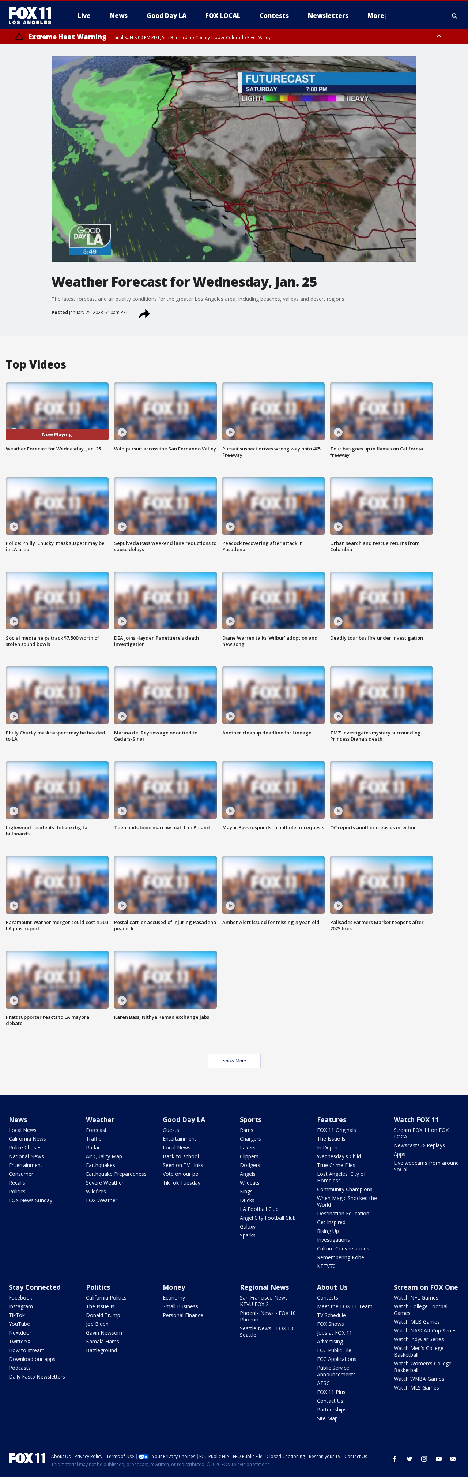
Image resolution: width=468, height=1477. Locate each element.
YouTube (19, 1323)
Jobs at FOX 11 (334, 1332)
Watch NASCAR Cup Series (425, 1330)
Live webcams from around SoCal (426, 1166)
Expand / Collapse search (454, 15)
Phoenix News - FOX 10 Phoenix (268, 1316)
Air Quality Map (104, 1156)
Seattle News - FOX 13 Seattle (266, 1331)
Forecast (96, 1129)
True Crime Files (336, 1165)
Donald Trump (103, 1315)
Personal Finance (183, 1315)
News (18, 1119)
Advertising (330, 1341)
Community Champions (345, 1189)
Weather (100, 1119)
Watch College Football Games (421, 1309)
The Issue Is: (332, 1138)
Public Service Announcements (336, 1371)
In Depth (327, 1147)
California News (27, 1138)
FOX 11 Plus (331, 1391)
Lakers (248, 1147)
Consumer (21, 1173)
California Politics (106, 1297)
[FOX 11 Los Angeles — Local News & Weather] (33, 16)
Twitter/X (19, 1341)
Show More (234, 1060)
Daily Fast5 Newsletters (37, 1376)
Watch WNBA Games (419, 1378)
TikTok (17, 1315)
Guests (171, 1129)
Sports (250, 1119)
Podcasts (20, 1367)
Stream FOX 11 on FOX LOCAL (421, 1133)
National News (26, 1156)
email (453, 1459)
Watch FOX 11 (416, 1119)
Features (331, 1119)
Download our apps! (33, 1359)
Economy (174, 1297)
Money (174, 1287)
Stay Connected (35, 1287)
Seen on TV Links (183, 1165)
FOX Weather (101, 1200)
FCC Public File (334, 1350)
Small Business (180, 1306)
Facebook (20, 1297)
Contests (327, 1297)
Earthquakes (100, 1165)
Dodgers (250, 1165)
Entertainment (25, 1165)
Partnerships (332, 1409)
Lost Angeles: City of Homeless (341, 1177)
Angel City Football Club (268, 1217)
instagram (424, 1459)
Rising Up (328, 1230)
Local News (23, 1129)
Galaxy (248, 1226)
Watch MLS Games (416, 1387)
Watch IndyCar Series (419, 1339)
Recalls (17, 1182)
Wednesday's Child (339, 1156)
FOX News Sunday (30, 1200)
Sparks (248, 1235)
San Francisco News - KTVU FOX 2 (265, 1301)
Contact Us (330, 1400)
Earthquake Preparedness (116, 1173)
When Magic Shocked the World (347, 1201)
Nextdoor (20, 1332)
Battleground (101, 1350)
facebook (395, 1459)
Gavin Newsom (104, 1332)
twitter (409, 1459)
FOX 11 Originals (336, 1129)
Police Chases (25, 1147)
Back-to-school (181, 1156)
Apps (399, 1154)
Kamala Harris (102, 1341)
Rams (246, 1129)
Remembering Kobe (340, 1257)
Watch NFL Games (416, 1297)
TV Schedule (331, 1315)
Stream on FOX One (426, 1287)
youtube (439, 1459)
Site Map (327, 1418)
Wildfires (96, 1191)
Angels (248, 1173)
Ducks (247, 1200)
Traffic (93, 1138)
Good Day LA (184, 1119)
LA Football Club (259, 1208)
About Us (332, 1287)
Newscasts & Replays (419, 1145)
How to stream (27, 1350)
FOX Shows (330, 1323)
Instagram (21, 1306)
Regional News (264, 1287)
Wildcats (250, 1182)
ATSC (323, 1383)
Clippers (249, 1156)
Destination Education (343, 1213)
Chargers (250, 1138)
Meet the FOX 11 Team (345, 1306)
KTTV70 (326, 1266)
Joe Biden (97, 1323)
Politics (17, 1191)
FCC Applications (336, 1359)
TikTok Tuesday (181, 1182)
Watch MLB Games (417, 1321)
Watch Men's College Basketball (419, 1351)
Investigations (333, 1239)
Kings (246, 1191)
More (375, 15)
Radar (93, 1147)
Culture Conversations (343, 1248)
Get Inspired (331, 1222)
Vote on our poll (182, 1173)
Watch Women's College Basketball (423, 1366)
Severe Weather (105, 1182)
